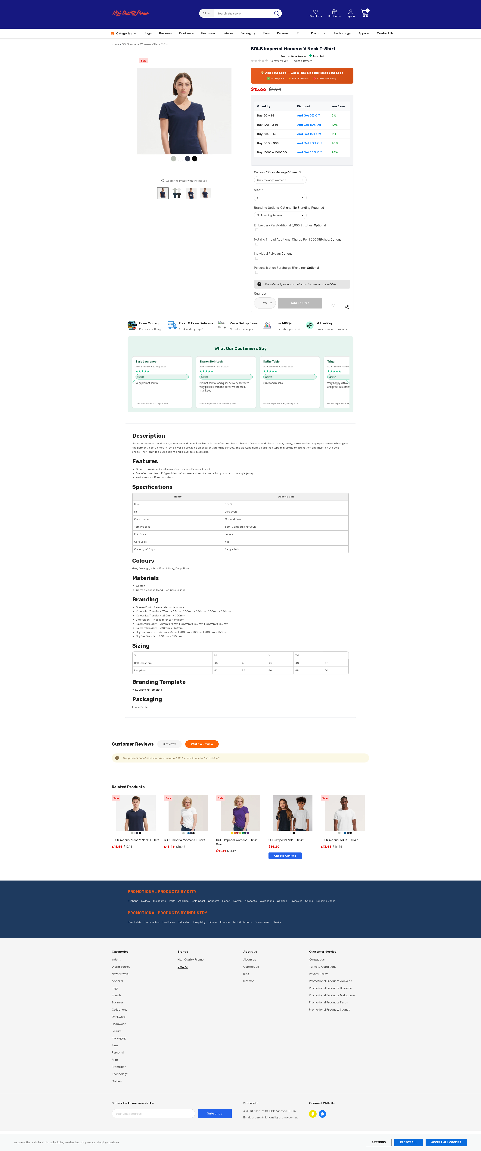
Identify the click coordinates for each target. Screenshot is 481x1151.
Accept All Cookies (446, 1142)
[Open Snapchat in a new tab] (313, 1114)
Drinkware (119, 1017)
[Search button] (276, 13)
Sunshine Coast (325, 900)
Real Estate (134, 922)
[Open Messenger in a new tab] (322, 1114)
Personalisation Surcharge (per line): (286, 268)
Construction (152, 922)
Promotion (119, 1067)
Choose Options (285, 855)
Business (118, 1002)
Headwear (119, 1024)
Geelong (282, 900)
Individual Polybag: (273, 253)
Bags (115, 988)
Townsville (296, 900)
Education (184, 922)
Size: (259, 190)
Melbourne (159, 900)
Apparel (117, 981)
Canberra (213, 900)
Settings (379, 1142)
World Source (121, 967)
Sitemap (249, 981)
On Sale (117, 1081)
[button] (133, 382)
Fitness (213, 922)
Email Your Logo (331, 73)
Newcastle (251, 900)
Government (262, 922)
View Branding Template (147, 689)
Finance (225, 922)
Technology (120, 1074)
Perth (172, 900)
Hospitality (199, 922)
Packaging (119, 1038)
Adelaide (183, 900)
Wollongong (267, 900)
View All (183, 967)
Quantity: (260, 293)
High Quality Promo (191, 959)
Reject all (408, 1142)
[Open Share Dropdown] (347, 307)
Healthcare (169, 922)
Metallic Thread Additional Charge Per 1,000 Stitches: (298, 239)
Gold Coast (198, 900)
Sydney (145, 900)
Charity (276, 922)
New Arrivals (120, 974)
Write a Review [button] (302, 60)
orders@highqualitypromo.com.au (275, 1117)
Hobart (226, 900)
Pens (115, 1045)
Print (115, 1060)
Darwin (237, 900)
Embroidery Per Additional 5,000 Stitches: (290, 225)
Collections (119, 1010)
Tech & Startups (242, 922)
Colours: (277, 172)
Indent (116, 959)
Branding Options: (289, 207)
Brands (116, 995)
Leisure (117, 1031)
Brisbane (133, 900)
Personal (118, 1052)
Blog (246, 974)
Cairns (309, 900)
